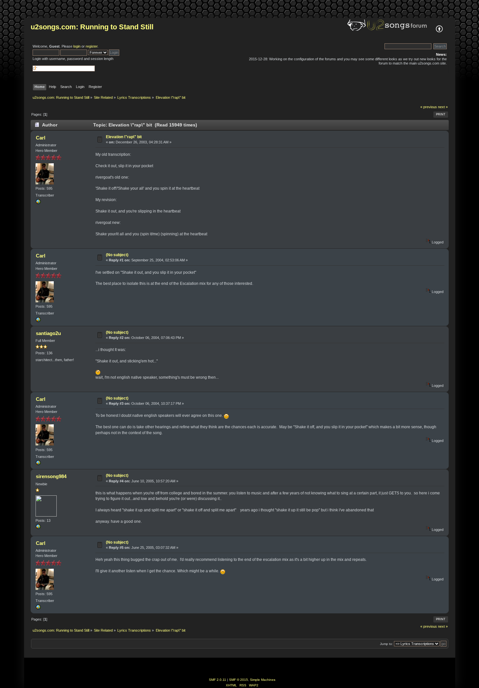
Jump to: (386, 644)
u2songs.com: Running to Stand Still (92, 27)
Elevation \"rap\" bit (124, 137)
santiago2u (48, 333)
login (76, 46)
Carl (40, 137)
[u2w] (38, 203)
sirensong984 (51, 476)
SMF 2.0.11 (217, 679)
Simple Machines (262, 679)
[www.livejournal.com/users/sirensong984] (38, 528)
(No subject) (117, 255)
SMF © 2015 (238, 679)
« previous (428, 107)
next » (443, 107)
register (91, 46)
